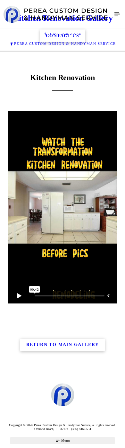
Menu (65, 440)
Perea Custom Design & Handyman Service (65, 44)
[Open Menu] (117, 14)
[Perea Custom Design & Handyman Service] (56, 14)
